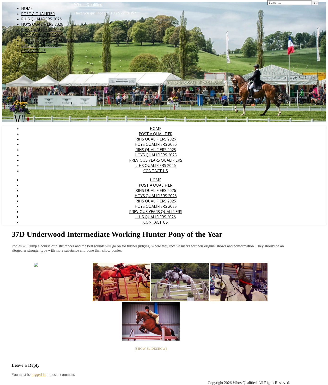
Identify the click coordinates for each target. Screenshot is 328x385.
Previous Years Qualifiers (47, 40)
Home (27, 8)
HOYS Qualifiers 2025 (42, 34)
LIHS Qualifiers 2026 (41, 45)
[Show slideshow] (151, 348)
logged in (38, 375)
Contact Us (33, 50)
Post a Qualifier (38, 13)
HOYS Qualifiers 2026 (42, 24)
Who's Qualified (88, 4)
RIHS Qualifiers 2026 (41, 19)
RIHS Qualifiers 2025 (41, 29)
